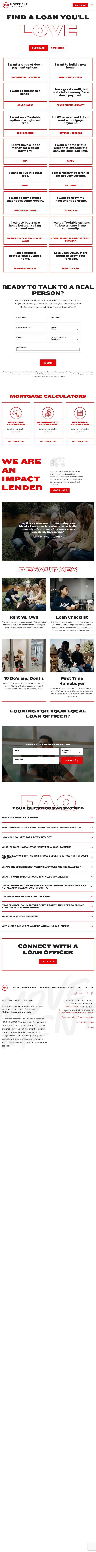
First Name (21, 317)
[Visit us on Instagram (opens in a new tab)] (75, 993)
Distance (66, 750)
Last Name (56, 317)
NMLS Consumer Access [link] (63, 988)
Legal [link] (16, 988)
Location (19, 759)
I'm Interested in (58, 337)
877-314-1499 (71, 1007)
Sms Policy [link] (44, 988)
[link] (15, 5)
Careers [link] (89, 988)
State (53, 327)
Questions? (21, 347)
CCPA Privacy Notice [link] (85, 1022)
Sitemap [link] (91, 1027)
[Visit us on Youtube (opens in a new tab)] (86, 993)
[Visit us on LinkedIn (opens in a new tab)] (80, 993)
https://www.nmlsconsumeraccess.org (76, 1012)
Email (18, 337)
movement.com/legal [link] (35, 1029)
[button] (92, 5)
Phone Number (23, 327)
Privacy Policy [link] (29, 988)
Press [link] (80, 988)
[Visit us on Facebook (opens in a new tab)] (91, 993)
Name (17, 750)
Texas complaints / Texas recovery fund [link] (78, 1017)
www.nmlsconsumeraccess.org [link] (19, 1025)
